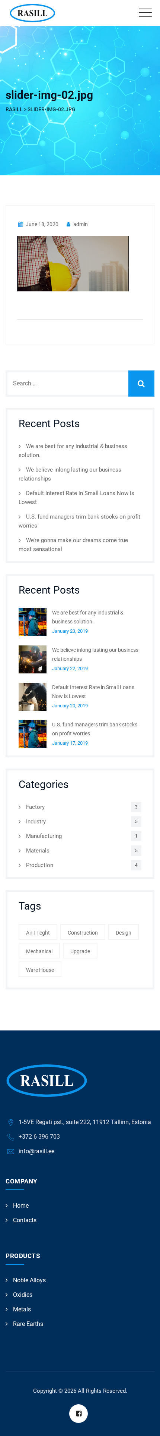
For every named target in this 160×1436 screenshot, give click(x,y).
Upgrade (80, 951)
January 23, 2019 (70, 631)
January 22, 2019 (70, 668)
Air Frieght (38, 933)
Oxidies (22, 1294)
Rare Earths (28, 1323)
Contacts (24, 1220)
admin (80, 224)
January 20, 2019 (70, 705)
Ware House (40, 970)
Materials (37, 850)
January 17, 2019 (70, 743)
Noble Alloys (29, 1280)
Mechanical (39, 951)
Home (21, 1205)
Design (123, 933)
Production (39, 865)
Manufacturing (44, 836)
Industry (36, 821)
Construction (83, 933)
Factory (35, 807)
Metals (22, 1309)
